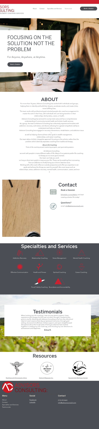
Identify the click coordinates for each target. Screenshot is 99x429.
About (4, 400)
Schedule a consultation (69, 195)
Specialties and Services (10, 405)
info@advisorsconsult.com (74, 206)
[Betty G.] (47, 346)
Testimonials (6, 407)
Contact (5, 402)
